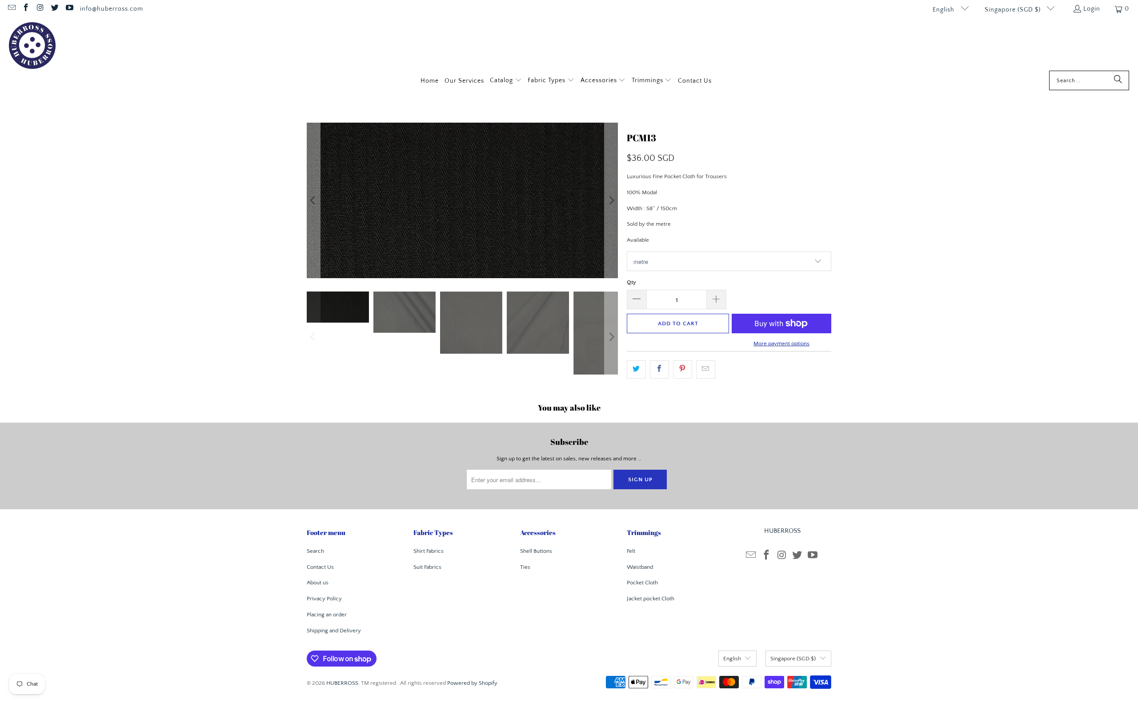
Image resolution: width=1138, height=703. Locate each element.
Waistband (640, 567)
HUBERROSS (342, 683)
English (944, 9)
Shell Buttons (536, 551)
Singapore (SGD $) (1013, 9)
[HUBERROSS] (32, 46)
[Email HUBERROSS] (11, 8)
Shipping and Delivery (334, 630)
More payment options (781, 343)
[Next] (611, 200)
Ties (525, 567)
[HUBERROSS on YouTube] (68, 8)
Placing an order (327, 614)
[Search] (1118, 80)
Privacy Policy (324, 598)
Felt (631, 551)
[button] (506, 81)
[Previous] (313, 200)
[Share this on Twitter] (636, 369)
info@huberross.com (111, 8)
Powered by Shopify (472, 683)
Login (1091, 8)
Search (315, 551)
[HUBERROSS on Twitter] (54, 8)
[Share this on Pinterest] (682, 369)
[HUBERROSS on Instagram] (40, 8)
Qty (631, 282)
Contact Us (320, 567)
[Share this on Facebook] (659, 369)
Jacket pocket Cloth (650, 598)
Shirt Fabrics (428, 551)
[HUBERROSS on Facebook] (25, 8)
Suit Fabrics (427, 567)
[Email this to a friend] (705, 369)
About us (318, 582)
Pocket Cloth (642, 582)
